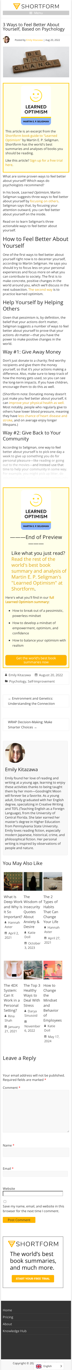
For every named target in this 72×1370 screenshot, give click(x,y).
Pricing (8, 1317)
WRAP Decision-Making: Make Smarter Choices (30, 724)
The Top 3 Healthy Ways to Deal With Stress (32, 995)
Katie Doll (29, 934)
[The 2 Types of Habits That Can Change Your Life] (52, 874)
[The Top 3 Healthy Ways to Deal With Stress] (33, 963)
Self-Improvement (41, 681)
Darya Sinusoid (30, 1013)
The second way (40, 289)
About (7, 1324)
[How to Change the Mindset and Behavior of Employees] (52, 963)
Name (8, 1145)
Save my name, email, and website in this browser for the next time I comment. (33, 1208)
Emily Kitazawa (34, 40)
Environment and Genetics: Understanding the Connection (31, 701)
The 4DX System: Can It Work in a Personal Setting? (12, 998)
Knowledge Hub (15, 1331)
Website (9, 1188)
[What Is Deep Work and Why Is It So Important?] (13, 874)
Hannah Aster (12, 924)
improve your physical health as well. (36, 403)
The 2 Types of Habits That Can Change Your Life (50, 909)
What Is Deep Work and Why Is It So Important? (13, 906)
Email (8, 1168)
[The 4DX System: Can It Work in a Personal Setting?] (13, 963)
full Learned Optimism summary (29, 599)
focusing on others (44, 201)
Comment (11, 1087)
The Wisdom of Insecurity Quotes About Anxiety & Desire (33, 911)
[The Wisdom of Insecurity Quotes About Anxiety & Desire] (33, 874)
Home (7, 1310)
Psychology (17, 681)
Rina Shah (10, 1018)
